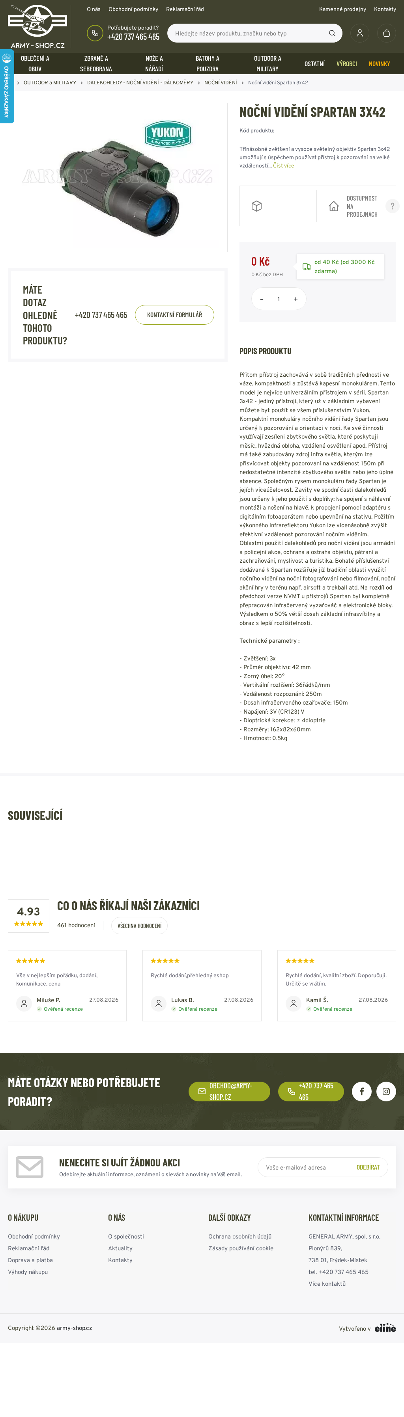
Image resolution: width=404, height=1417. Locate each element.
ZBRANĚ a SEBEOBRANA (96, 63)
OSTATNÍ (315, 63)
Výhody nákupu (28, 1271)
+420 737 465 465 (133, 36)
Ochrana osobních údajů (239, 1236)
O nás (94, 9)
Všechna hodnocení (139, 925)
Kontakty (385, 9)
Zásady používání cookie (240, 1247)
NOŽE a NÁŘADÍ (154, 63)
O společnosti (126, 1236)
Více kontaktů (327, 1283)
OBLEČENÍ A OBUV (35, 63)
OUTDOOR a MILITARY (267, 63)
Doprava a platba (30, 1259)
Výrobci (347, 63)
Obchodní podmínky (133, 9)
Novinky (379, 63)
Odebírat (368, 1166)
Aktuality (120, 1247)
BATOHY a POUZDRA (207, 63)
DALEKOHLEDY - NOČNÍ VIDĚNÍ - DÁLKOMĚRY (140, 82)
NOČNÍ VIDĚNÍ (220, 82)
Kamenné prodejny (342, 9)
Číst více (283, 165)
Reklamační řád (185, 9)
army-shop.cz (74, 1327)
